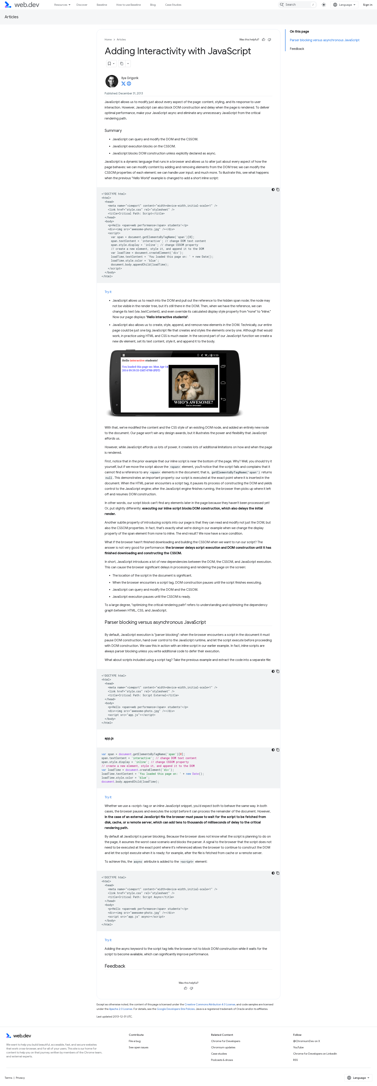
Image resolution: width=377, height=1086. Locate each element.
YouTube (298, 1047)
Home (108, 39)
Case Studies (173, 4)
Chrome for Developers (225, 1041)
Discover (82, 4)
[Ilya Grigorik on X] (123, 84)
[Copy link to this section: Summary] (125, 131)
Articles (11, 17)
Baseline (102, 4)
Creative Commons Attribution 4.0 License (210, 1004)
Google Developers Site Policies (176, 1009)
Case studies (219, 1053)
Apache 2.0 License (120, 1009)
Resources (60, 4)
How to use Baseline (128, 4)
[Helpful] (263, 40)
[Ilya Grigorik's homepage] (129, 84)
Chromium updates (223, 1047)
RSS (295, 1060)
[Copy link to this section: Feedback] (128, 966)
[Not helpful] (269, 40)
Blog (153, 4)
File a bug (135, 1041)
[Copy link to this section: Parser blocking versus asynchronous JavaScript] (209, 622)
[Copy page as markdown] (121, 63)
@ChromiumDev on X (306, 1041)
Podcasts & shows (222, 1060)
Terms (8, 1077)
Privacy (20, 1077)
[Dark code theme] (273, 189)
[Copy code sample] (277, 189)
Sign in (367, 4)
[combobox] (297, 4)
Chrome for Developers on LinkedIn (315, 1053)
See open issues (138, 1047)
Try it (108, 292)
